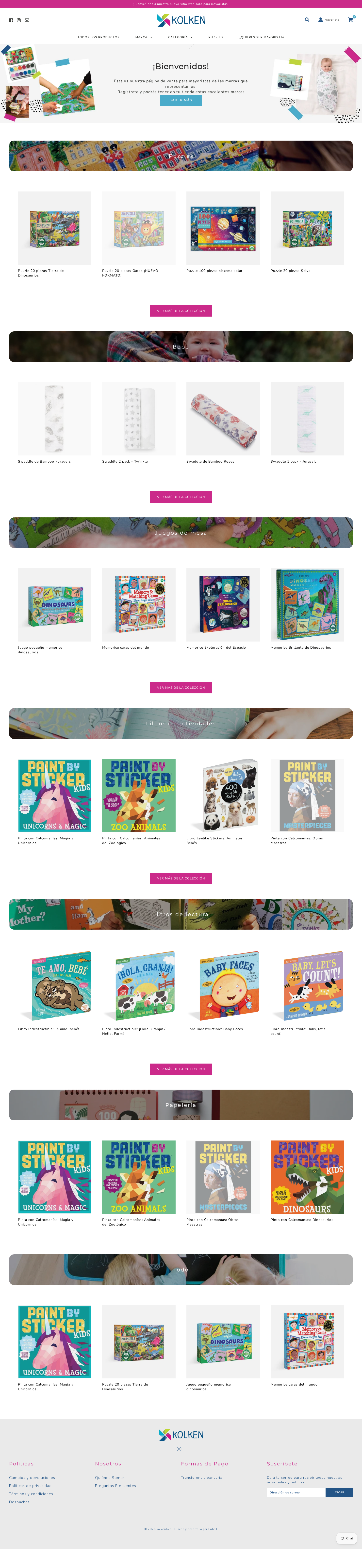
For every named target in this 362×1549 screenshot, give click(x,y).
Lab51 (213, 1529)
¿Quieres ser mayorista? (262, 37)
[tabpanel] (181, 83)
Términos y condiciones (31, 1493)
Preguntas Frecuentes (115, 1485)
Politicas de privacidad (30, 1485)
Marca (141, 37)
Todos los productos (98, 37)
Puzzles (216, 37)
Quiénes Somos (110, 1477)
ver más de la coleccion (181, 1069)
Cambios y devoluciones (32, 1477)
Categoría (178, 37)
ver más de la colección (181, 311)
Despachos (19, 1502)
